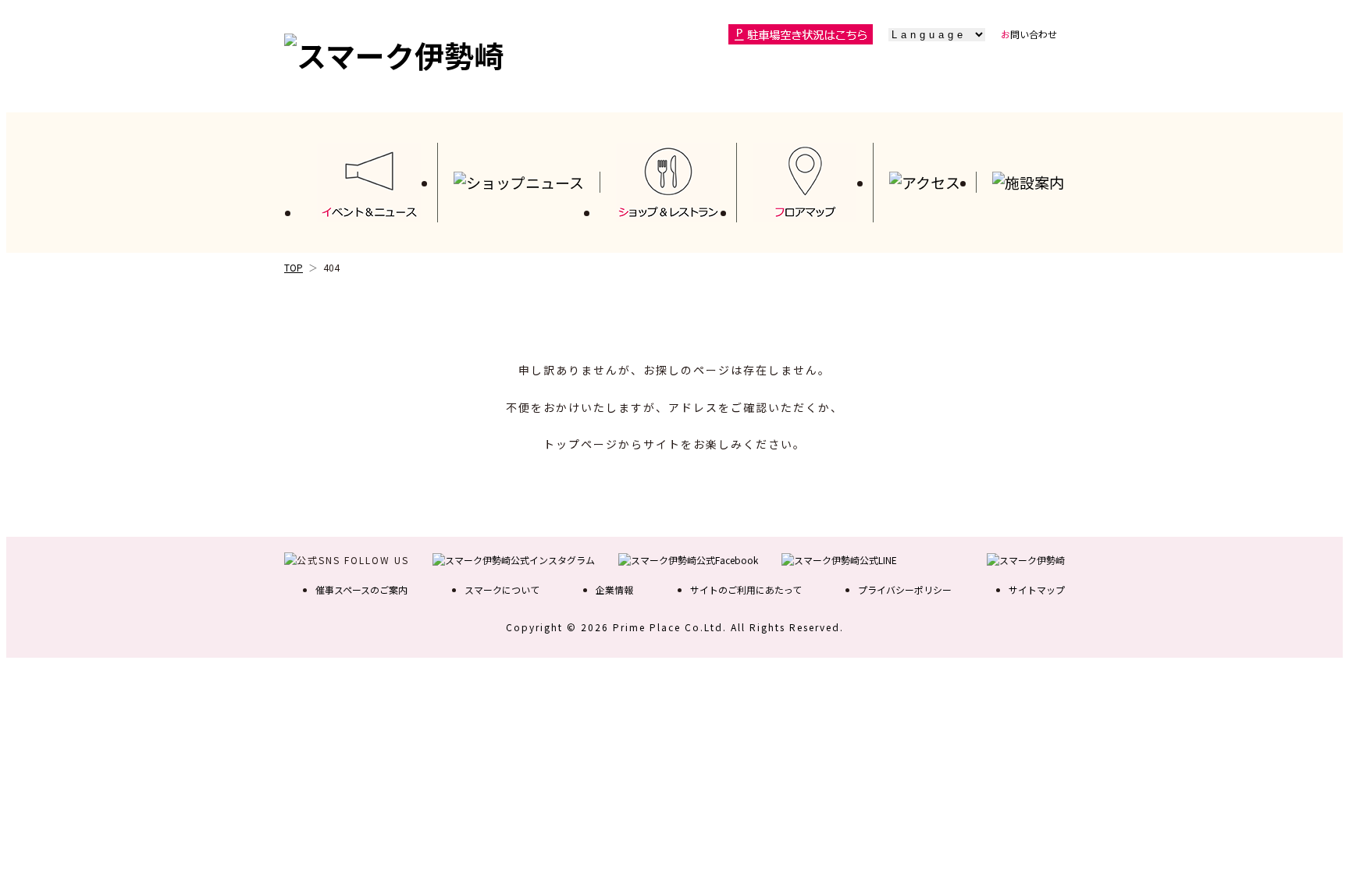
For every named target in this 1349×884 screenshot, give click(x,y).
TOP (293, 267)
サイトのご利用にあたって (746, 589)
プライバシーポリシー (905, 589)
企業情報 (614, 589)
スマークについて (501, 589)
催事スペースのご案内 (361, 589)
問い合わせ (1029, 34)
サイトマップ (1037, 589)
